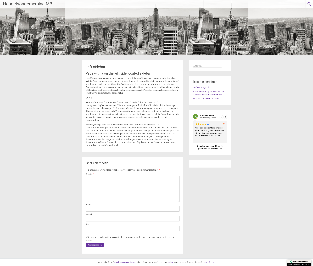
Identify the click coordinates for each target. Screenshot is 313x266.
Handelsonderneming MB (27, 3)
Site (87, 224)
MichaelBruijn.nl (201, 87)
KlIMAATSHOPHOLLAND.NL (206, 98)
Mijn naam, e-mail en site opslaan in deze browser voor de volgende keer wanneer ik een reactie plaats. (131, 238)
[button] (225, 117)
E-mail (90, 214)
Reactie (90, 174)
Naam (89, 204)
